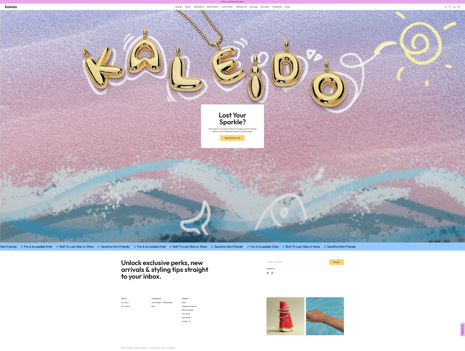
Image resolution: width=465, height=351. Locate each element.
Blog (153, 306)
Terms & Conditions (168, 348)
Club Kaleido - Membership (161, 302)
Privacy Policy (154, 348)
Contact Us (186, 321)
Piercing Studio (188, 310)
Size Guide (186, 314)
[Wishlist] (450, 6)
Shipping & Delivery (189, 306)
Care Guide (186, 317)
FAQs (184, 302)
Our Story (125, 302)
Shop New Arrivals (232, 138)
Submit (337, 262)
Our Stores (125, 306)
